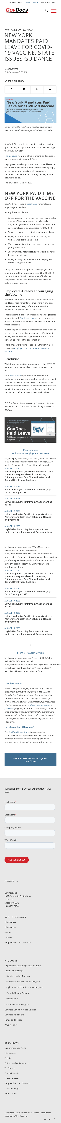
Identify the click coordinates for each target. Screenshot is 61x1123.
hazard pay (15, 375)
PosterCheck (12, 998)
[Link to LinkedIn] (44, 1119)
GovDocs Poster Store (18, 732)
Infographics (10, 1053)
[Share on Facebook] (11, 90)
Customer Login (15, 2)
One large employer (29, 318)
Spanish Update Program (18, 976)
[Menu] (52, 11)
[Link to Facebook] (54, 1119)
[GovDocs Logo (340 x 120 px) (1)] (25, 11)
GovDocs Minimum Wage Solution (20, 1009)
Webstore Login (48, 2)
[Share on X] (24, 90)
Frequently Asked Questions (18, 942)
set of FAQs (32, 203)
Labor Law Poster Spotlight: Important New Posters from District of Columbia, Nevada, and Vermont (28, 517)
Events (8, 932)
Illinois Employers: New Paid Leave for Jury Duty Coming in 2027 (28, 491)
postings (31, 705)
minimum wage (43, 705)
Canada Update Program (18, 993)
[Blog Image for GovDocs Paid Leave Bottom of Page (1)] (30, 441)
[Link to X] (49, 1119)
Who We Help (11, 927)
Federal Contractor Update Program (23, 981)
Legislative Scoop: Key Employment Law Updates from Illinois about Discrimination (28, 531)
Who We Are (10, 922)
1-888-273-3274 (11, 906)
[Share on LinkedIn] (37, 90)
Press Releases (12, 1078)
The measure (11, 155)
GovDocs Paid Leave (14, 1014)
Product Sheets (12, 1073)
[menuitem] (14, 2)
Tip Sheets (10, 1068)
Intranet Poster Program (17, 1004)
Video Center (11, 1093)
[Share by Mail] (49, 90)
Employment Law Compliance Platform (23, 965)
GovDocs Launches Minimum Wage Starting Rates (28, 503)
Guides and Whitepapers (16, 1063)
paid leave (9, 708)
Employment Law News (15, 1047)
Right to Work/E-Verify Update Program (24, 987)
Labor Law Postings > (15, 970)
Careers (8, 937)
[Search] (45, 11)
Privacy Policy (11, 1024)
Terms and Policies (13, 1019)
